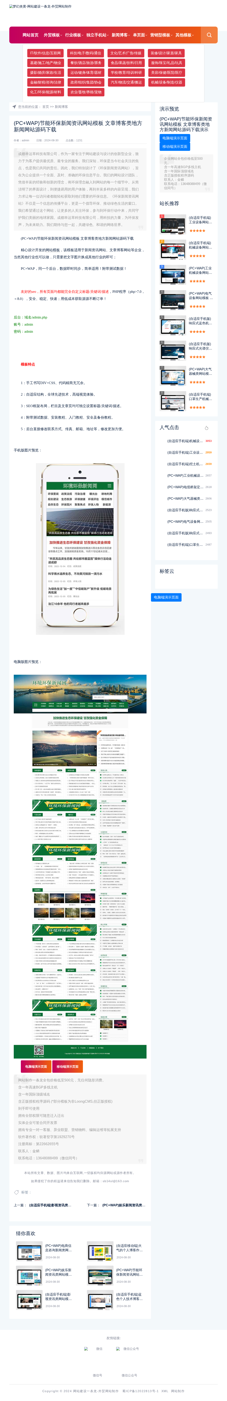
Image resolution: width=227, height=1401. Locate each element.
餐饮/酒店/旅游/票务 (86, 63)
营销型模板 (160, 35)
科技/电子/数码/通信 (85, 53)
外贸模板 (52, 35)
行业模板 (73, 35)
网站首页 (31, 35)
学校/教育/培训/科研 (126, 72)
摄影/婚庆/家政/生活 (45, 72)
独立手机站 (96, 35)
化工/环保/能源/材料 (45, 92)
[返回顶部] (212, 1255)
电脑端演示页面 (36, 1066)
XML (165, 1391)
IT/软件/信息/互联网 (45, 53)
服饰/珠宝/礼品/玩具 (166, 63)
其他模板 (184, 35)
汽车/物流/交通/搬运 (126, 82)
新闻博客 (120, 35)
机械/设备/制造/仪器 (166, 82)
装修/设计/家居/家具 (166, 53)
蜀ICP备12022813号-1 (140, 1391)
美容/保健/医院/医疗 (166, 72)
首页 (45, 107)
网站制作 (178, 1391)
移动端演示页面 (67, 1066)
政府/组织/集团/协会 (86, 82)
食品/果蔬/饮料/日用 (126, 63)
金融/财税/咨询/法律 (45, 82)
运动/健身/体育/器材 (86, 72)
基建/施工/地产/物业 (45, 63)
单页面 (139, 35)
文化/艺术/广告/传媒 (125, 53)
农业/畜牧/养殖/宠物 (86, 92)
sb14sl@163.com (116, 1181)
